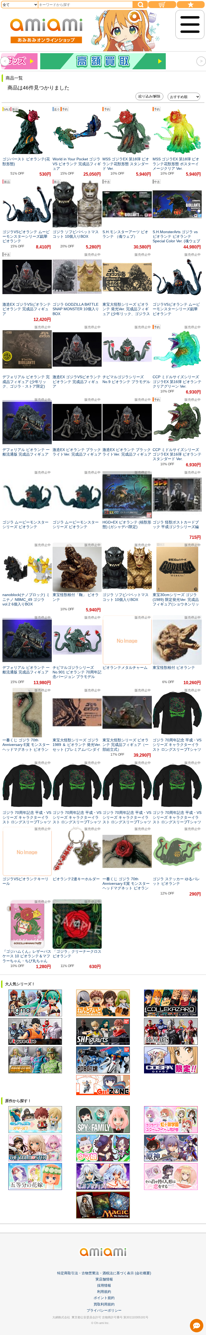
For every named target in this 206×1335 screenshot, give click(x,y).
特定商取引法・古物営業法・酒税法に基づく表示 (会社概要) (104, 1273)
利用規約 (104, 1292)
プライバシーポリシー (104, 1310)
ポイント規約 (104, 1298)
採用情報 (104, 1285)
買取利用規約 (104, 1304)
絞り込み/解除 (149, 96)
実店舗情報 (104, 1279)
